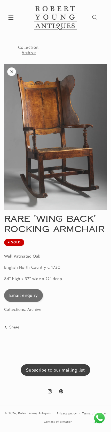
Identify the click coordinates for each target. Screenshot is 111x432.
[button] (11, 17)
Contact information (58, 421)
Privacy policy (67, 413)
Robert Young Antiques (34, 413)
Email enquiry (23, 295)
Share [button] (14, 327)
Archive (29, 52)
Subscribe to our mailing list (55, 370)
